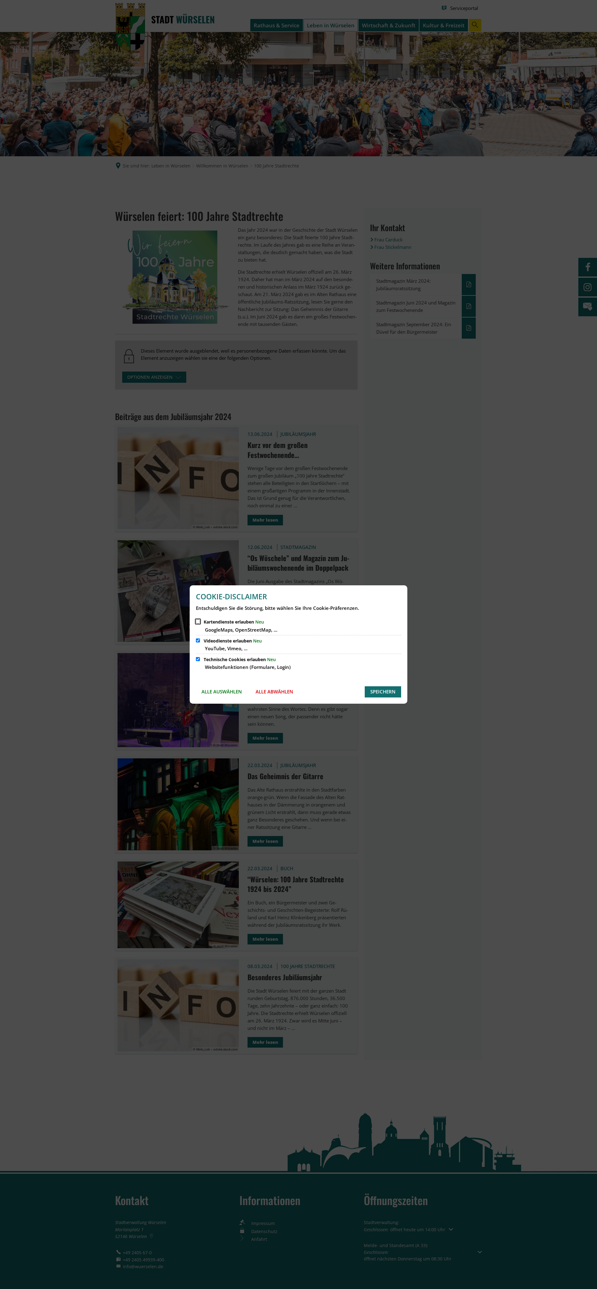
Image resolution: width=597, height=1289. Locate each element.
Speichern (383, 691)
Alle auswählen (221, 691)
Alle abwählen (274, 691)
